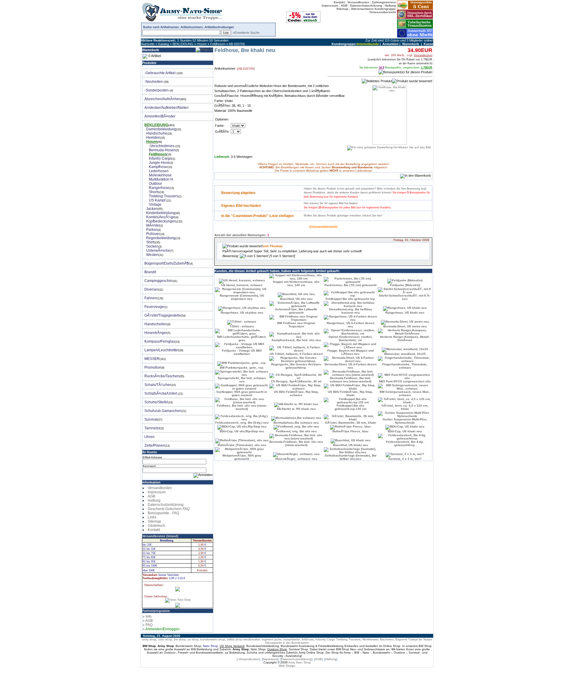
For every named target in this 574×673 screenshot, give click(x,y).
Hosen (202, 44)
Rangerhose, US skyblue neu (242, 312)
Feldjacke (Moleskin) (405, 285)
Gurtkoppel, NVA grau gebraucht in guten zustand (241, 393)
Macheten (387, 639)
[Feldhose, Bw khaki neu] (389, 145)
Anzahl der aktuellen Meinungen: (240, 235)
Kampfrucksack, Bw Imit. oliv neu (296, 340)
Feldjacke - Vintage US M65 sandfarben (242, 352)
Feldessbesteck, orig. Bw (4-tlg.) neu (241, 422)
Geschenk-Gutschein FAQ (169, 509)
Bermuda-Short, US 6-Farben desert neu (350, 366)
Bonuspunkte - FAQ (163, 513)
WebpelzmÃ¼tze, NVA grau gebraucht (241, 457)
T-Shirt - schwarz (242, 326)
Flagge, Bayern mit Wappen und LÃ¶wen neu (350, 352)
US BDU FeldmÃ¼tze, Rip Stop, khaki (350, 393)
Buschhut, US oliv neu (296, 298)
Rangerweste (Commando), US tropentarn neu (242, 297)
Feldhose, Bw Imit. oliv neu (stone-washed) (242, 407)
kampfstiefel (291, 639)
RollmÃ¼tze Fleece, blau (350, 431)
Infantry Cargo (325, 639)
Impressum (157, 492)
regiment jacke (272, 639)
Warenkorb (410, 44)
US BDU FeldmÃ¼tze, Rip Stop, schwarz (296, 393)
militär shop (234, 639)
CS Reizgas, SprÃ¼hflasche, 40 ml (296, 381)
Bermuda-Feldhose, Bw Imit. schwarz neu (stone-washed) (350, 379)
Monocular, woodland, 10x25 (405, 353)
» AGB (148, 621)
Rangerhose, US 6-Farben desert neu (350, 324)
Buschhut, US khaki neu (350, 445)
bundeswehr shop (212, 639)
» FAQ (147, 625)
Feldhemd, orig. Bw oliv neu (296, 431)
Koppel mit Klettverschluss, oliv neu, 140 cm (296, 283)
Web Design (287, 665)
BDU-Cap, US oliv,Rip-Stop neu (242, 431)
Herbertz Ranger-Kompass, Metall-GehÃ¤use (405, 338)
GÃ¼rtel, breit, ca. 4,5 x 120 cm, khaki (404, 407)
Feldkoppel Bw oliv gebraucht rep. (350, 298)
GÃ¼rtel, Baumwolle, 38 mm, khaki (350, 422)
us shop (193, 639)
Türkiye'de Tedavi (420, 639)
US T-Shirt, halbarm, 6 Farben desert (296, 353)
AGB (151, 496)
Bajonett (401, 639)
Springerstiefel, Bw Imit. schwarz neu (242, 379)
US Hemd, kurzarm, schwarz (241, 285)
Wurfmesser (370, 639)
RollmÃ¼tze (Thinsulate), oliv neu (242, 445)
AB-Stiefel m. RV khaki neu (296, 408)
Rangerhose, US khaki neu (404, 312)
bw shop (180, 639)
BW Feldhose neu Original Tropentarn (296, 324)
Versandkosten (160, 488)
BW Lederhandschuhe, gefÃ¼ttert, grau (241, 338)
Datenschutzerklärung (166, 505)
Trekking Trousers (348, 639)
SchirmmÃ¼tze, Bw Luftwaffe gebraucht (296, 311)
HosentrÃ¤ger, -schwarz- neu (296, 458)
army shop (149, 639)
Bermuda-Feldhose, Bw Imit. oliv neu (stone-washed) (296, 443)
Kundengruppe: (344, 44)
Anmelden (390, 44)
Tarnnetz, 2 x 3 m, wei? (405, 458)
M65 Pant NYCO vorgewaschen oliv (405, 381)
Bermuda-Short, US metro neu (405, 326)
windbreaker (251, 639)
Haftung (154, 500)
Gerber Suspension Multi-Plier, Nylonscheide (405, 421)
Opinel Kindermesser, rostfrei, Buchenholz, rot (351, 338)
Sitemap (154, 521)
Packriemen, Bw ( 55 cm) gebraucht (350, 285)
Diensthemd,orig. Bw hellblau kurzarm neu (350, 311)
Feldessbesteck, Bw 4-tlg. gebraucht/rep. (405, 443)
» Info (147, 616)
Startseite (148, 44)
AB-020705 (237, 44)
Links (152, 517)
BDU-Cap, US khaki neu (405, 431)
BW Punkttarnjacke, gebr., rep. (242, 367)
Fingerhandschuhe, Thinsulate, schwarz (405, 366)
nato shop (165, 639)
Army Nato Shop (299, 662)
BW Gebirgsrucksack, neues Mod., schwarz (405, 393)
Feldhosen (217, 44)
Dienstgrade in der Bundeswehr (287, 642)
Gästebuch (156, 526)
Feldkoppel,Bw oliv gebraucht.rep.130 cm (351, 407)
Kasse (428, 44)
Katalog (163, 44)
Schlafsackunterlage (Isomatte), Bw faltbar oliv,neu (350, 457)
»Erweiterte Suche (246, 32)
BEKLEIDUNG (182, 44)
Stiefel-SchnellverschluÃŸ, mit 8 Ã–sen (405, 297)
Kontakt (154, 530)
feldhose (308, 639)
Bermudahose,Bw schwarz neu (296, 422)
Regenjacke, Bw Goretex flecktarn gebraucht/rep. (296, 366)
